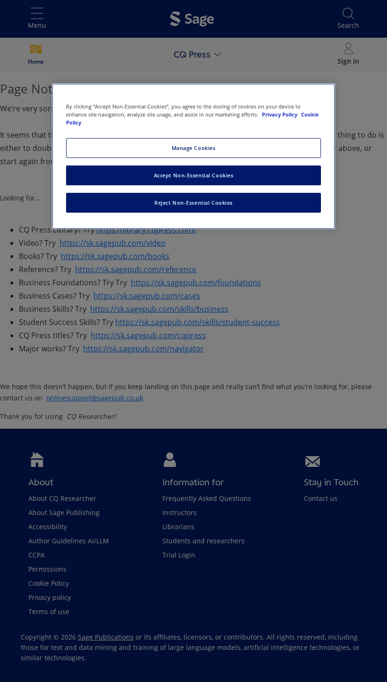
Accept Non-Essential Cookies (194, 175)
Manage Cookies (194, 147)
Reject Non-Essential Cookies (193, 202)
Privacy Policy (280, 114)
